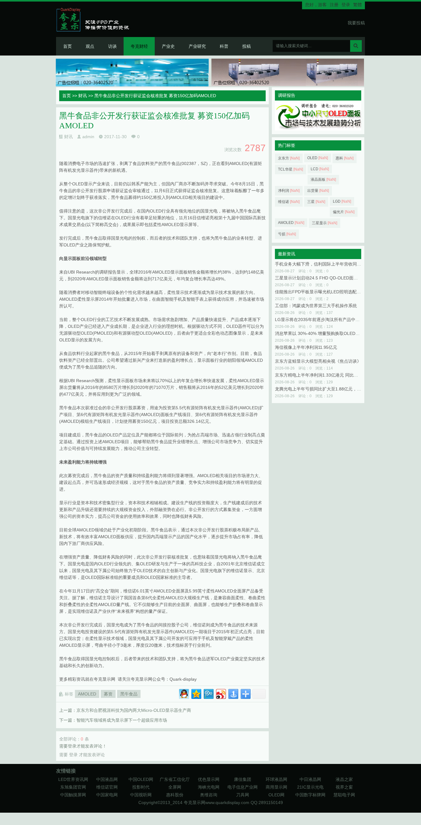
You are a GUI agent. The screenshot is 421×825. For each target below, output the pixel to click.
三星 (316, 202)
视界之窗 (344, 787)
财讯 (82, 95)
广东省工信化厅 (175, 779)
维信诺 (289, 202)
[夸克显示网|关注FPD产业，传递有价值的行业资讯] (95, 19)
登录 (345, 4)
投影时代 (140, 787)
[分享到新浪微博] (220, 693)
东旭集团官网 (73, 787)
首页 (67, 46)
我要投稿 (356, 22)
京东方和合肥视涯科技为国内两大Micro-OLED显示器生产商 (133, 710)
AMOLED (87, 693)
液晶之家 (344, 779)
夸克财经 (139, 46)
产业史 (168, 46)
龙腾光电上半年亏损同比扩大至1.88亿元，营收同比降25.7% (333, 388)
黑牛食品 (128, 693)
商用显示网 (276, 787)
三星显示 (324, 223)
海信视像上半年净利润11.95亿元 (306, 347)
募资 (108, 693)
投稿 (246, 46)
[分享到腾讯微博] (208, 693)
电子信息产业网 (242, 787)
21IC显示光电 (310, 787)
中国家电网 (107, 794)
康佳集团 (242, 779)
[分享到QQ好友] (183, 693)
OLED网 (276, 794)
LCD (320, 169)
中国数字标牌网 (310, 794)
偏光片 (343, 212)
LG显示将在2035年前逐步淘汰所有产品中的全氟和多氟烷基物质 (337, 319)
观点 (90, 46)
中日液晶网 (310, 779)
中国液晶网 (107, 779)
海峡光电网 (208, 787)
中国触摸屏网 (73, 794)
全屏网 (174, 787)
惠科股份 (174, 794)
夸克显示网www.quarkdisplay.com (217, 802)
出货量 (318, 190)
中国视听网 (141, 794)
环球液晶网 (276, 779)
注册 (334, 4)
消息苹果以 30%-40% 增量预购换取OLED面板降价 (324, 333)
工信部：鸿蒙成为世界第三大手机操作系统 (316, 305)
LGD (342, 201)
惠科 (345, 158)
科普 (224, 46)
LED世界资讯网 (73, 779)
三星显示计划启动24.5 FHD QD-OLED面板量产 (320, 277)
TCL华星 (290, 169)
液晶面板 (323, 179)
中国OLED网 (141, 779)
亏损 (287, 234)
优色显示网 (208, 779)
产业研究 (197, 46)
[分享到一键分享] (233, 693)
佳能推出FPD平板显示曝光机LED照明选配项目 (320, 291)
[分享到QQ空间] (196, 693)
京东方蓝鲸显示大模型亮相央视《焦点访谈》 (318, 361)
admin (88, 136)
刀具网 (242, 794)
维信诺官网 (107, 787)
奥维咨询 (208, 794)
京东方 (289, 158)
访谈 (112, 46)
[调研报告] (318, 128)
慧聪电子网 (344, 794)
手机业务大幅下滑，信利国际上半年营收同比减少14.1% (328, 264)
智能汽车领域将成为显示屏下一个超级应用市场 (121, 720)
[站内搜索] (356, 46)
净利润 (289, 190)
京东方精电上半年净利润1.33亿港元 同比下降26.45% (326, 375)
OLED (317, 158)
